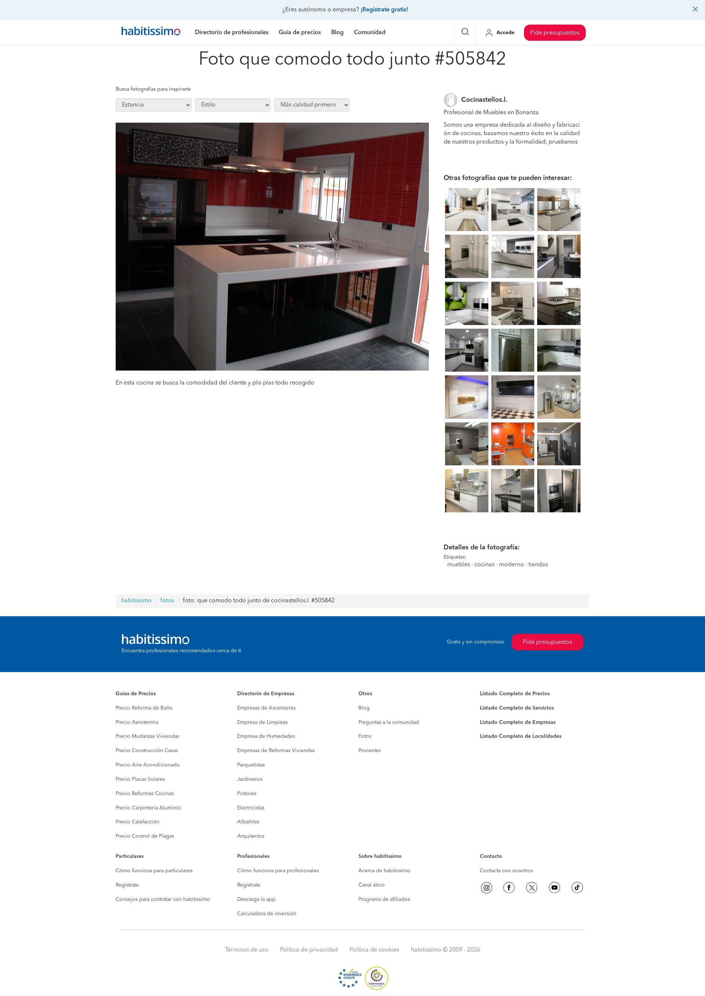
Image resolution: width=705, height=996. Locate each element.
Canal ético (371, 885)
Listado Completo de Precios (515, 693)
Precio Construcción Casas (147, 750)
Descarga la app (256, 899)
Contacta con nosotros (506, 870)
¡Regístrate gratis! (384, 10)
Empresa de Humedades (266, 736)
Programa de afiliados (384, 899)
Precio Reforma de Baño (144, 708)
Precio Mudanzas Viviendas (147, 736)
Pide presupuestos (554, 33)
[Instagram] (486, 887)
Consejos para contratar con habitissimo (163, 899)
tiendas (538, 565)
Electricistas (250, 808)
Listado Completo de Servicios (517, 708)
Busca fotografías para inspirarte (153, 89)
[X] (531, 887)
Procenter (369, 750)
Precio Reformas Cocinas (145, 793)
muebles (458, 565)
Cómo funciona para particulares (154, 870)
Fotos (364, 736)
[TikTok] (577, 887)
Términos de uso (246, 950)
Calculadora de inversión (266, 913)
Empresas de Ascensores (266, 708)
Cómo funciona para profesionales (278, 870)
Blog (364, 708)
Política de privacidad (309, 950)
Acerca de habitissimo (384, 870)
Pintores (246, 793)
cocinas (484, 565)
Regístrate (127, 885)
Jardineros (249, 779)
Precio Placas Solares (140, 779)
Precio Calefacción (137, 821)
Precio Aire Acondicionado (148, 765)
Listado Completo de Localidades (520, 736)
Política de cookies (374, 950)
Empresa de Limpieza (262, 722)
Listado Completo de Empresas (518, 722)
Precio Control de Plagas (145, 836)
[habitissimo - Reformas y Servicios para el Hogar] (151, 32)
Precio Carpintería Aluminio (148, 808)
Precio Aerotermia (137, 722)
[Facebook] (509, 887)
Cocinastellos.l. (484, 100)
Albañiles (248, 821)
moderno (511, 565)
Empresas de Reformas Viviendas (276, 750)
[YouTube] (554, 887)
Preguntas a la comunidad (388, 722)
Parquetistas (251, 765)
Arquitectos (250, 836)
